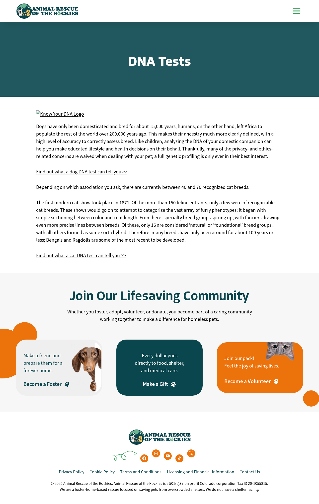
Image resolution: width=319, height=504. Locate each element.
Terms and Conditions (140, 472)
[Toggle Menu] (296, 10)
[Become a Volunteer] (260, 367)
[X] (191, 453)
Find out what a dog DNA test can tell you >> (81, 172)
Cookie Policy (102, 472)
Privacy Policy (71, 472)
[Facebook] (144, 458)
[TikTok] (179, 458)
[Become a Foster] (59, 368)
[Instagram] (156, 453)
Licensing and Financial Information (200, 472)
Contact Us (249, 472)
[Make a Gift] (159, 368)
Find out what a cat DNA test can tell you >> (81, 255)
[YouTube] (168, 456)
